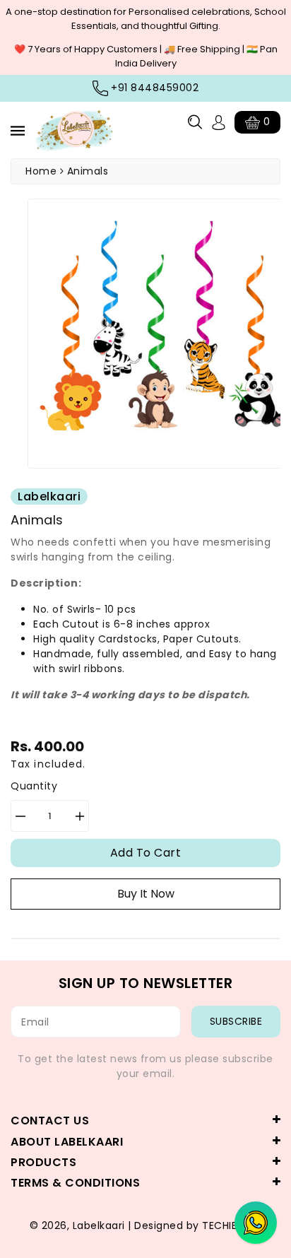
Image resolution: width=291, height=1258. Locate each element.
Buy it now (145, 894)
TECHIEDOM (232, 1225)
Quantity (34, 786)
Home (41, 171)
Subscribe (236, 1021)
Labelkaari (99, 1225)
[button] (195, 121)
